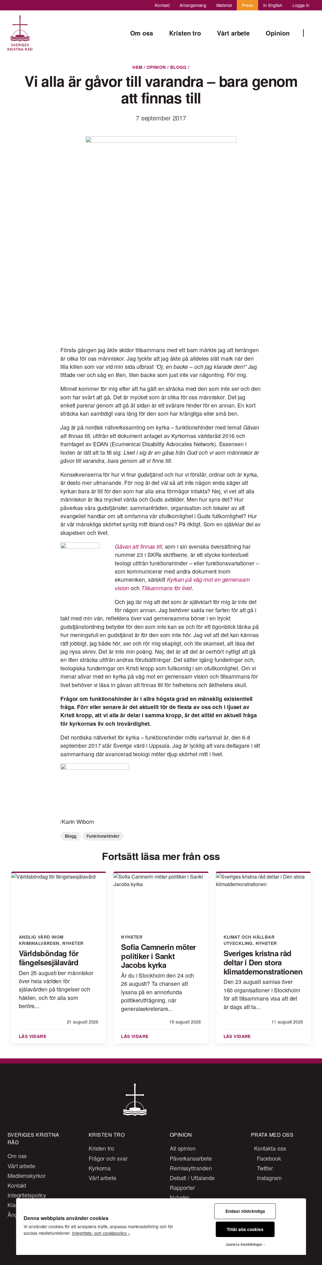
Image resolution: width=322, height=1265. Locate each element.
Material (224, 5)
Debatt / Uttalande (192, 1178)
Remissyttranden (191, 1168)
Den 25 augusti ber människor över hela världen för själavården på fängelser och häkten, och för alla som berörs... (56, 989)
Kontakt (162, 5)
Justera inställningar (244, 1244)
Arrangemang (193, 5)
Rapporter (182, 1187)
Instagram (268, 1178)
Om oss (17, 1156)
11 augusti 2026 (287, 1021)
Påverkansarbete (191, 1158)
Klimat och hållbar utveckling (249, 940)
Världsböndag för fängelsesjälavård (49, 958)
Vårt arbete (21, 1166)
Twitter (264, 1168)
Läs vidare (33, 1036)
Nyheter (73, 943)
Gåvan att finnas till (138, 546)
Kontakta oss (269, 1148)
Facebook (268, 1158)
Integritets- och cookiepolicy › (100, 1233)
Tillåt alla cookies (245, 1229)
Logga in (300, 5)
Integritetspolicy (27, 1195)
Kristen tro (101, 1148)
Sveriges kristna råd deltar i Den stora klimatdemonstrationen (263, 962)
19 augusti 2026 (185, 1021)
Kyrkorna (100, 1168)
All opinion (183, 1148)
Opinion (156, 67)
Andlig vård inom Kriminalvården (41, 940)
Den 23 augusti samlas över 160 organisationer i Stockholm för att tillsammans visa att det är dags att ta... (262, 994)
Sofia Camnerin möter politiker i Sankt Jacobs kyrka (158, 955)
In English (272, 5)
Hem (137, 67)
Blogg (178, 67)
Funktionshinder (102, 836)
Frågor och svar (108, 1158)
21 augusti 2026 (82, 1021)
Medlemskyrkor (27, 1175)
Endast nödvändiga (245, 1211)
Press (247, 5)
